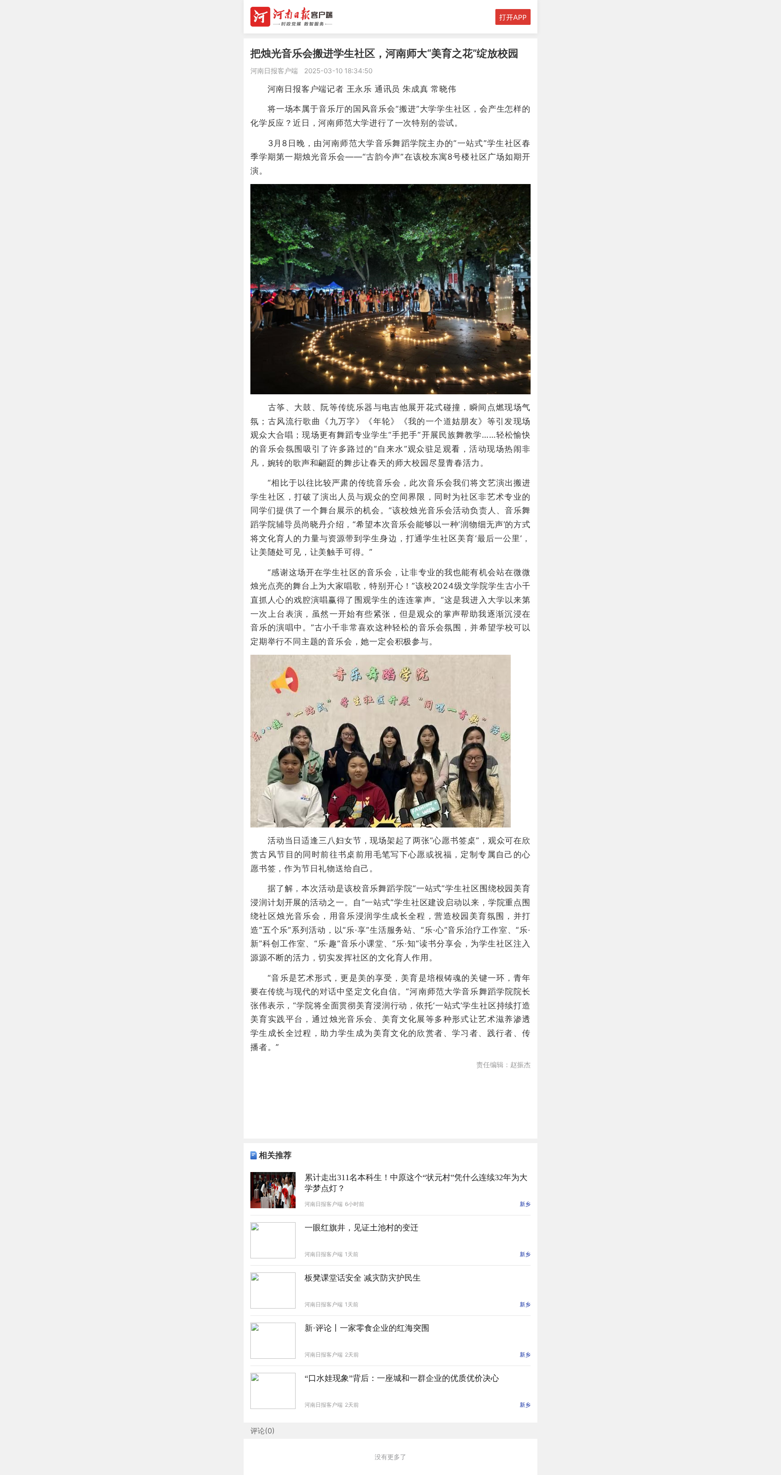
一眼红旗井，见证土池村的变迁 (362, 1227)
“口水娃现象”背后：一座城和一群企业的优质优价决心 (402, 1378)
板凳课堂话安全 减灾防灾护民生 (363, 1277)
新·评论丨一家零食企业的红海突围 (367, 1328)
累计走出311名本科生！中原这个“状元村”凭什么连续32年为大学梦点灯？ (416, 1183)
